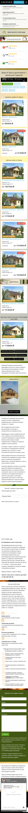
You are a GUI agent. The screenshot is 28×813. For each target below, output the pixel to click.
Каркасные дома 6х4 (21, 355)
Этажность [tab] (19, 79)
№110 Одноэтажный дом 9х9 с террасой (13, 339)
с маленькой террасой (7, 84)
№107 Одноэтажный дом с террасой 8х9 (13, 303)
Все (24, 81)
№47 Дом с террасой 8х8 (9, 268)
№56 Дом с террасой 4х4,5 (9, 117)
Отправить (5, 734)
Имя (2, 696)
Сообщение (4, 714)
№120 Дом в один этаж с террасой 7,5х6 (13, 180)
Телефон (3, 702)
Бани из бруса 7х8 (9, 359)
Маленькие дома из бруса (20, 351)
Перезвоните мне (19, 2)
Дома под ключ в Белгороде (16, 32)
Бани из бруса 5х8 (19, 359)
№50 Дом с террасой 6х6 (9, 146)
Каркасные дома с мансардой (8, 355)
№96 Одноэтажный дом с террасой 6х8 (13, 209)
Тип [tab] (5, 79)
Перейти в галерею (14, 411)
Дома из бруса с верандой (7, 351)
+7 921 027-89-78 (6, 2)
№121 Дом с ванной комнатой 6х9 (11, 239)
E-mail (2, 708)
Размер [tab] (11, 79)
